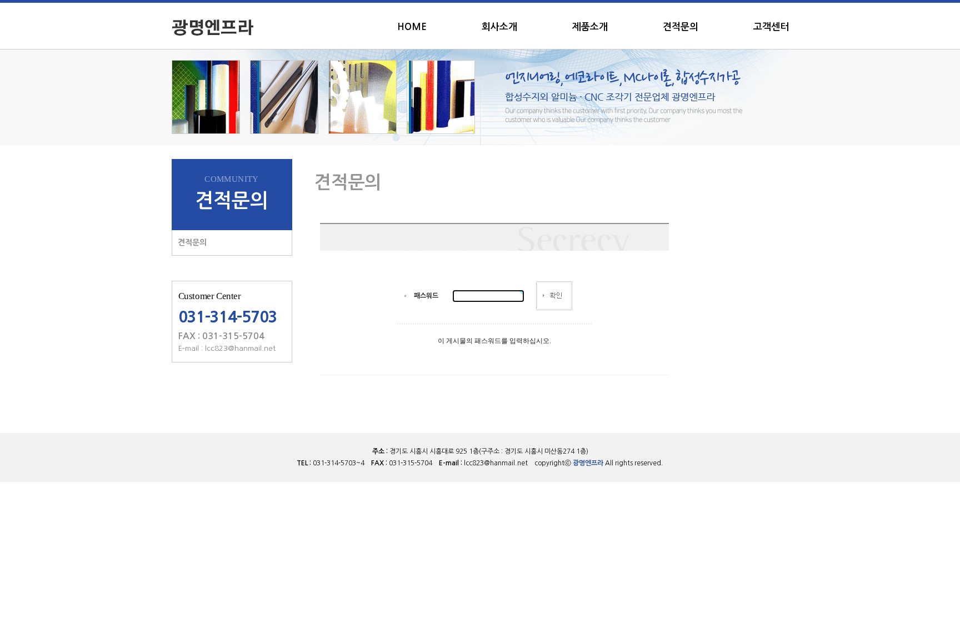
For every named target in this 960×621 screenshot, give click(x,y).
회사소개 (499, 27)
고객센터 (771, 27)
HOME (412, 27)
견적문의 (680, 27)
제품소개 (590, 27)
